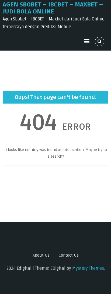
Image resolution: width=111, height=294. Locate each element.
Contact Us (69, 255)
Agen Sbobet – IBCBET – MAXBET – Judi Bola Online (53, 8)
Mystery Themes (88, 268)
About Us (41, 255)
